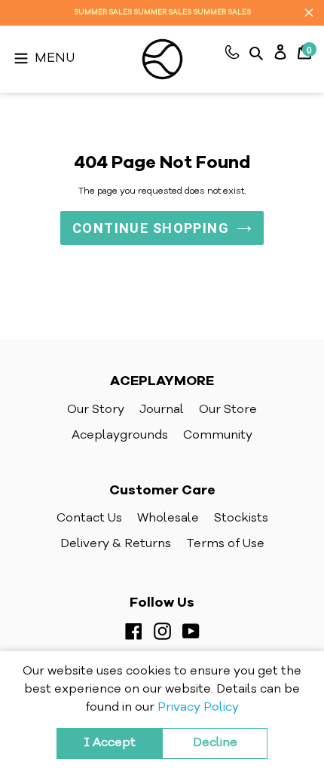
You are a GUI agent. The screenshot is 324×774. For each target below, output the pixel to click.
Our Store (228, 410)
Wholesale (168, 518)
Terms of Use (225, 544)
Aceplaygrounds (120, 436)
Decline (215, 743)
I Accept (110, 743)
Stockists (241, 518)
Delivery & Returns (115, 544)
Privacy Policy (198, 708)
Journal (161, 410)
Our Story (95, 410)
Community (217, 436)
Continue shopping (150, 228)
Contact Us (89, 518)
